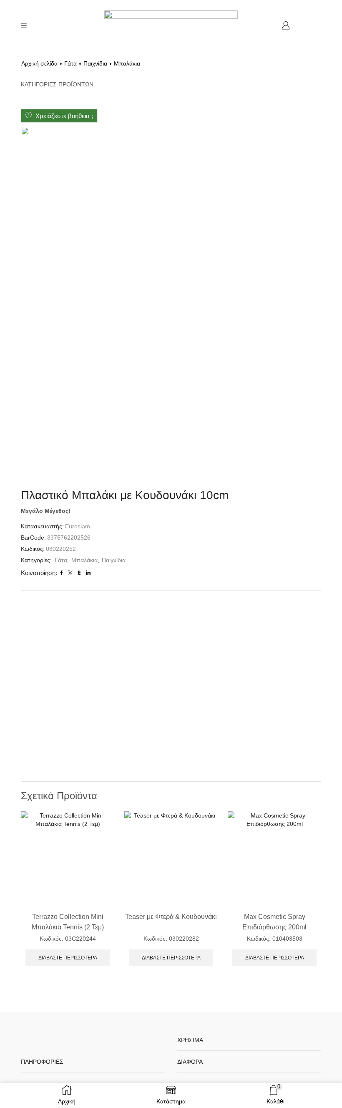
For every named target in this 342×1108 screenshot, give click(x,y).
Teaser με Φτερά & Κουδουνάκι (171, 916)
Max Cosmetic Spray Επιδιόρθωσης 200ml (274, 922)
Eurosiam (77, 526)
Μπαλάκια (127, 63)
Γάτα (70, 63)
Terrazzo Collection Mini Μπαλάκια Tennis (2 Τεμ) (68, 922)
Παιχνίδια (95, 63)
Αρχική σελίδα (39, 63)
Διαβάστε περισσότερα (67, 958)
